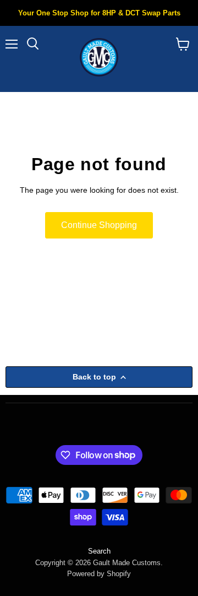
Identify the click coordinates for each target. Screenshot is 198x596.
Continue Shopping (99, 225)
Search (99, 551)
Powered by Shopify (99, 574)
